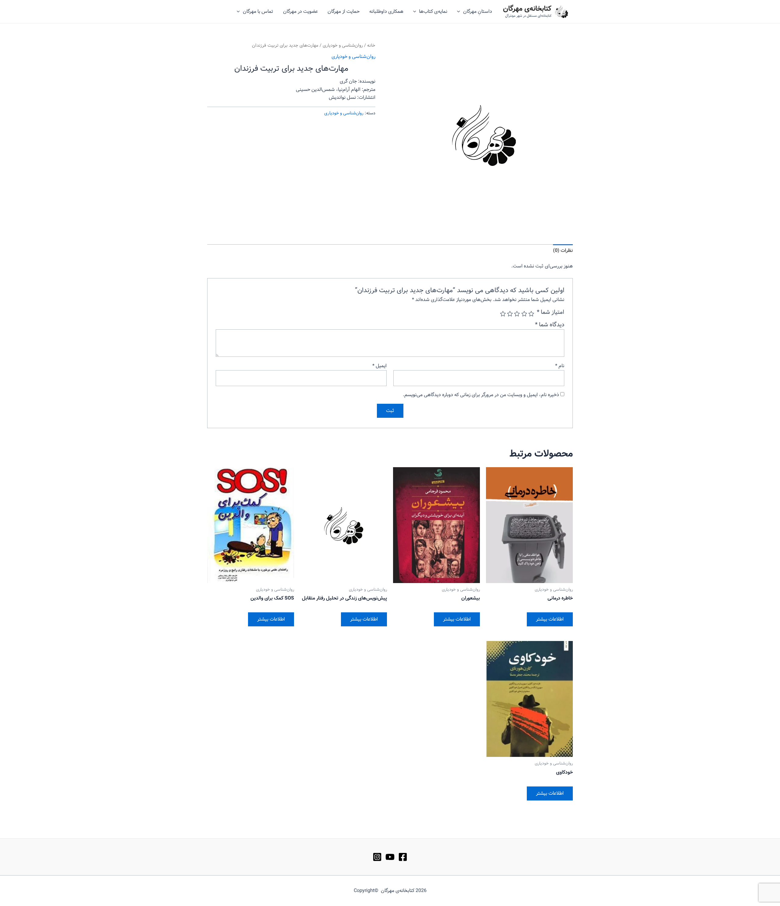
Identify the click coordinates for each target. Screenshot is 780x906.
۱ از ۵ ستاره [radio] (531, 314)
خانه (371, 45)
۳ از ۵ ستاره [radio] (517, 314)
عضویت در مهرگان (300, 11)
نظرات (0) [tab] (563, 250)
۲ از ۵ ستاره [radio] (524, 314)
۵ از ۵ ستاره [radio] (503, 314)
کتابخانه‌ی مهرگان (527, 8)
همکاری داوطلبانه (386, 11)
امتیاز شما (550, 312)
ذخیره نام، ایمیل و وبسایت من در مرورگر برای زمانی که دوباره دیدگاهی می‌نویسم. (481, 395)
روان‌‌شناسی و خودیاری (343, 45)
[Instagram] (377, 856)
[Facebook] (402, 856)
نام (559, 366)
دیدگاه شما (549, 324)
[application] (460, 11)
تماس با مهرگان (258, 11)
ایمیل (379, 366)
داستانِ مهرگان (477, 11)
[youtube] (390, 856)
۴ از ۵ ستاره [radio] (510, 314)
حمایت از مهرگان (344, 11)
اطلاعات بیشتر (550, 619)
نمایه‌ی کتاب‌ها (433, 11)
